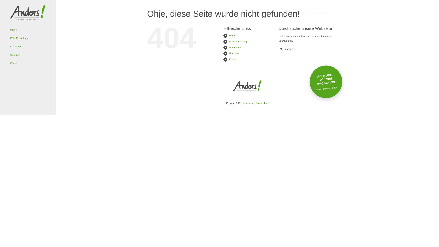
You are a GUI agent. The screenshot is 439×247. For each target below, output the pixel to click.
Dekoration (235, 47)
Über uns (234, 53)
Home (232, 35)
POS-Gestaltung (238, 41)
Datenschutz (262, 103)
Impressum (248, 103)
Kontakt (233, 59)
